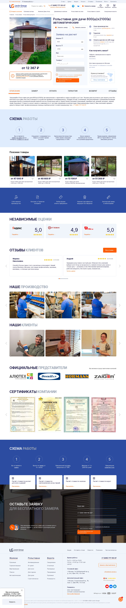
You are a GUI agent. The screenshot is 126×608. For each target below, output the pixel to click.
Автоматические (15, 575)
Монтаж (84, 465)
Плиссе (12, 572)
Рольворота (51, 579)
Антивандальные (33, 562)
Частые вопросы (110, 550)
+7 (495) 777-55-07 (57, 5)
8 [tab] (65, 278)
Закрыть (12, 602)
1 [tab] (58, 278)
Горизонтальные (15, 565)
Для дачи (31, 575)
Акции (76, 1)
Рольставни (34, 558)
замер (41, 465)
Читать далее (71, 271)
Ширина (58, 38)
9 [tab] (66, 278)
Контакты (113, 1)
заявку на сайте (17, 138)
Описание (15, 91)
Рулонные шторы (29, 11)
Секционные (51, 562)
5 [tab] (62, 278)
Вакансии (77, 593)
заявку (16, 467)
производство (106, 28)
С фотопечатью (33, 579)
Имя (57, 53)
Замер (34, 91)
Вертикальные (14, 569)
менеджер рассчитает (22, 76)
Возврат (93, 91)
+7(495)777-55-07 (23, 139)
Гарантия (72, 91)
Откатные (50, 565)
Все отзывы (109, 250)
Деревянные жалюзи (60, 11)
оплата (102, 42)
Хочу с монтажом (99, 80)
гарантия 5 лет (110, 467)
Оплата (53, 91)
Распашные (51, 569)
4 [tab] (61, 278)
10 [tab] (67, 278)
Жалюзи (14, 558)
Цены (69, 1)
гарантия (109, 35)
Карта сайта (70, 593)
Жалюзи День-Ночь (44, 11)
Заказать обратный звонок (107, 565)
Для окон (31, 569)
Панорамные (51, 572)
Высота (58, 45)
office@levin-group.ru (110, 571)
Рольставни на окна (77, 11)
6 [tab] (63, 278)
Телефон (59, 60)
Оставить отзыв (79, 550)
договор (67, 465)
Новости (90, 550)
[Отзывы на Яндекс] (109, 579)
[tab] (14, 91)
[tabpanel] (30, 40)
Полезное (99, 1)
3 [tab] (60, 278)
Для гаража (32, 572)
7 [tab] (64, 278)
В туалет (31, 565)
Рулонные (13, 562)
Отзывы (112, 91)
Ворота (50, 558)
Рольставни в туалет (93, 11)
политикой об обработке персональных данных (70, 75)
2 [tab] (59, 278)
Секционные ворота (110, 11)
